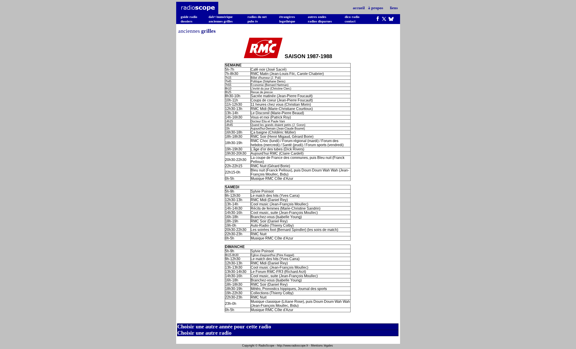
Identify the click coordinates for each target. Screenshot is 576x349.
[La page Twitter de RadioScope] (384, 20)
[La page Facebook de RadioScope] (378, 20)
